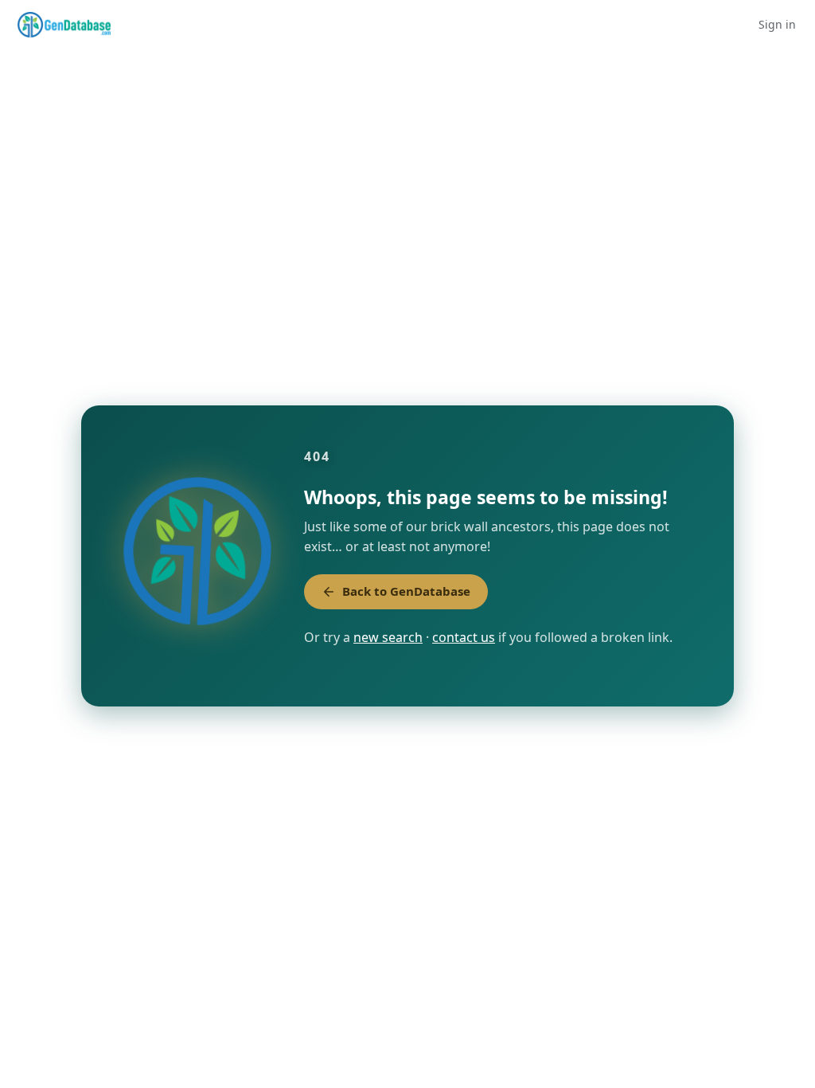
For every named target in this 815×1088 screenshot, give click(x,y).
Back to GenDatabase (406, 591)
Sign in (777, 24)
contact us (463, 637)
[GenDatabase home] (64, 24)
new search (388, 637)
